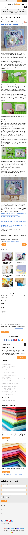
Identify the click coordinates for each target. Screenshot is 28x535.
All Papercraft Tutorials (12, 23)
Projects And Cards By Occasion (11, 24)
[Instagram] (19, 340)
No (8, 497)
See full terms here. (19, 14)
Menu (3, 4)
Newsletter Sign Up (6, 523)
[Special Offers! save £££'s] (14, 419)
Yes (3, 497)
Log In (20, 0)
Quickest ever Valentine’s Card (8, 400)
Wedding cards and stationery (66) (9, 391)
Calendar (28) (5, 369)
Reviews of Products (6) (7, 392)
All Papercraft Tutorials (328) (8, 366)
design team (7, 241)
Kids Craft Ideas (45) (6, 380)
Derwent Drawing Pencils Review (9, 402)
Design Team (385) (6, 377)
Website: (3, 311)
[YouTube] (12, 340)
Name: (2, 303)
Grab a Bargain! (6, 438)
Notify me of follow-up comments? (11, 324)
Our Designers (6, 472)
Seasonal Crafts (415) (6, 389)
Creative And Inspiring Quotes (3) (9, 375)
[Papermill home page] (14, 4)
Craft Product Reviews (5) (7, 394)
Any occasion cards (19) (7, 364)
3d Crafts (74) (5, 363)
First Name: (4, 488)
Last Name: (4, 492)
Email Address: (4, 484)
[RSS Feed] (22, 340)
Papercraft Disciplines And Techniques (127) (11, 383)
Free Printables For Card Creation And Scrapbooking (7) (13, 378)
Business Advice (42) (6, 367)
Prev (4, 244)
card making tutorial (15, 241)
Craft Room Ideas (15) (6, 374)
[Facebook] (5, 340)
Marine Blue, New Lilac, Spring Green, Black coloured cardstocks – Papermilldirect (13, 222)
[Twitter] (9, 340)
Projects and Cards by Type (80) (8, 388)
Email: (2, 307)
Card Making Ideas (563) (7, 370)
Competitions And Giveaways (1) (8, 372)
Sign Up (24, 0)
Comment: (3, 315)
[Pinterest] (15, 340)
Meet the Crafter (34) (6, 381)
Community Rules (19, 328)
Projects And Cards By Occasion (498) (10, 386)
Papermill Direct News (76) (7, 385)
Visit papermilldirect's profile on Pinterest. (11, 474)
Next (24, 244)
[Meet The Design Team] (14, 455)
